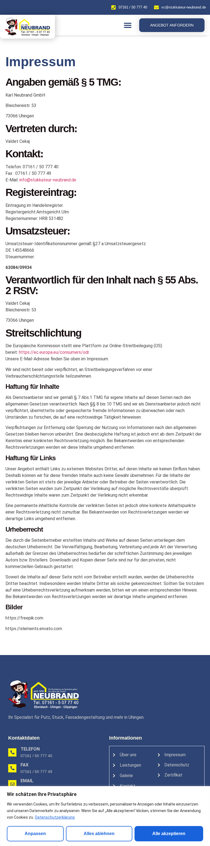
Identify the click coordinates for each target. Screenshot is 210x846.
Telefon (30, 749)
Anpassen (35, 833)
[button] (127, 25)
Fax (24, 764)
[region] (105, 816)
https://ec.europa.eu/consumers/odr (54, 352)
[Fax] (12, 768)
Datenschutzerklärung (55, 817)
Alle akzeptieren (168, 833)
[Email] (12, 784)
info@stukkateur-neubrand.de (47, 179)
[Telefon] (12, 752)
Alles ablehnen (99, 833)
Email (27, 780)
